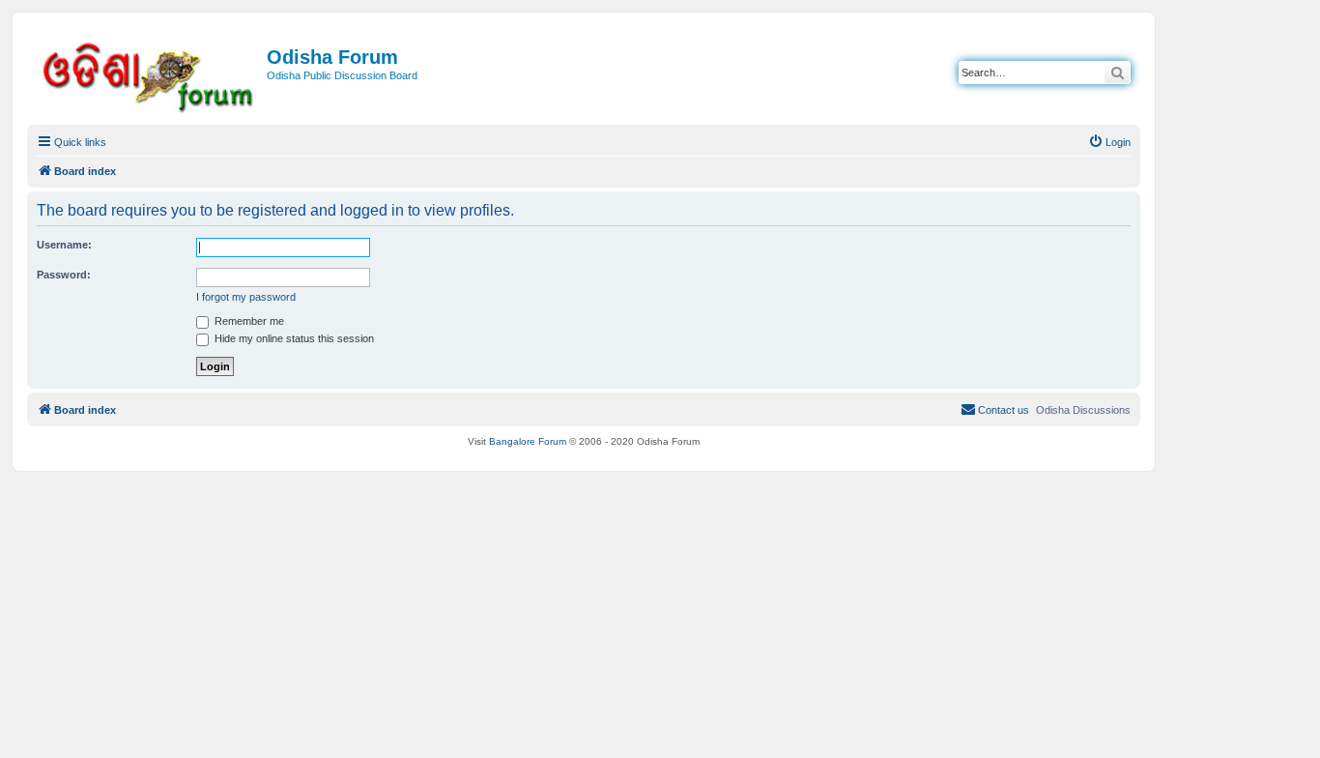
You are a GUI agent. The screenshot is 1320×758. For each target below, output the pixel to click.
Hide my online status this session (293, 338)
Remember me (248, 321)
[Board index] (149, 74)
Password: (64, 274)
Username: (64, 244)
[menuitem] (1109, 142)
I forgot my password (246, 297)
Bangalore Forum (527, 441)
